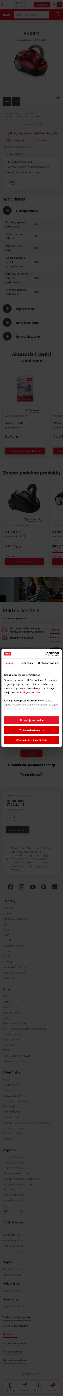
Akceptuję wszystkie (31, 720)
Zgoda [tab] (10, 663)
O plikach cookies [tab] (48, 663)
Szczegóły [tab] (27, 663)
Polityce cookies (30, 692)
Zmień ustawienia (29, 730)
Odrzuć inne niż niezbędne (31, 740)
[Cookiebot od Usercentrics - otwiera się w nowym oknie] (45, 654)
